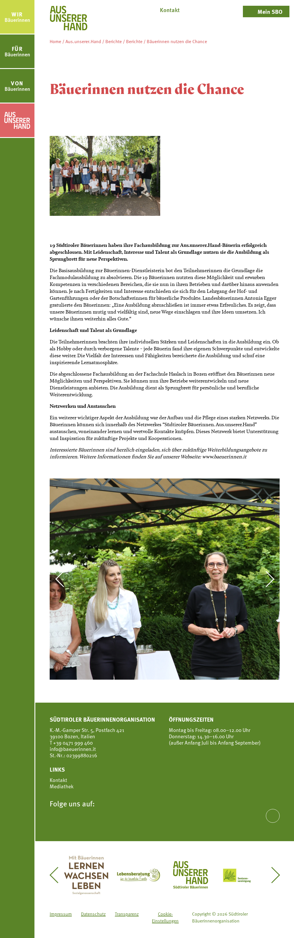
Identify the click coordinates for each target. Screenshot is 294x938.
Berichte (113, 41)
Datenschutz (93, 913)
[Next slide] (266, 579)
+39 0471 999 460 (72, 742)
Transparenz (127, 913)
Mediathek (62, 786)
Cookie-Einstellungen (165, 917)
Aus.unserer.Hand (83, 41)
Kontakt (58, 780)
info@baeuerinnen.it (73, 749)
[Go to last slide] (63, 579)
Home (55, 41)
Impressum (61, 913)
